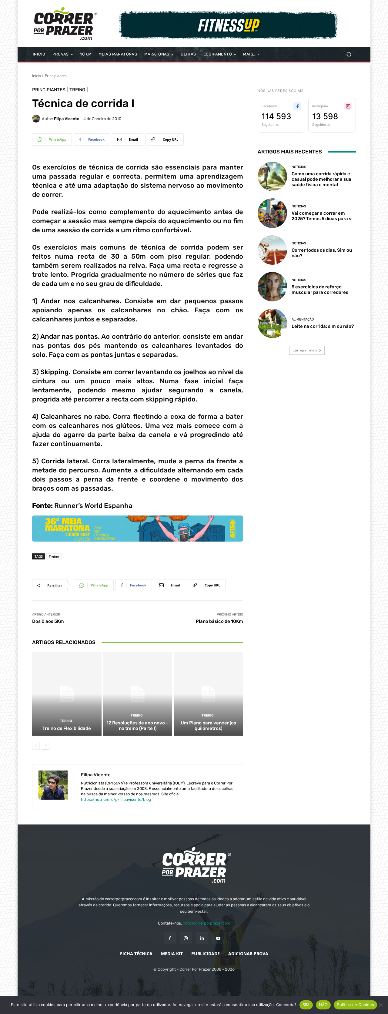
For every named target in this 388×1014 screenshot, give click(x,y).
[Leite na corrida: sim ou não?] (272, 323)
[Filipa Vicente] (37, 119)
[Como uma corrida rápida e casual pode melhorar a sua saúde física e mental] (272, 176)
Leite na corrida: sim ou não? (323, 326)
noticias (299, 167)
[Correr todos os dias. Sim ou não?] (272, 250)
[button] (349, 54)
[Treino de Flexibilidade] (67, 693)
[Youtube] (218, 938)
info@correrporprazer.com (206, 923)
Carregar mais (305, 350)
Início (36, 75)
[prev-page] (36, 746)
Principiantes (56, 75)
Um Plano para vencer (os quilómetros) (208, 725)
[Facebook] (170, 938)
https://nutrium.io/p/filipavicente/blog (116, 799)
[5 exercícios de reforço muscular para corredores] (272, 286)
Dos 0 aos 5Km (48, 621)
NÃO (323, 1004)
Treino (77, 90)
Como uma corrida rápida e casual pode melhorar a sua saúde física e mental (321, 179)
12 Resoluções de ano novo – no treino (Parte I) (137, 725)
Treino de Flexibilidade (66, 728)
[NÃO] (380, 1005)
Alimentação (303, 319)
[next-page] (45, 746)
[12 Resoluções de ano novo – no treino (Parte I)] (137, 693)
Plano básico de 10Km (219, 621)
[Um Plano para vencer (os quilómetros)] (208, 693)
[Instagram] (186, 938)
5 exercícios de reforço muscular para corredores (320, 289)
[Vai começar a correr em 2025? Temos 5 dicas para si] (272, 213)
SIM (306, 1004)
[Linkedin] (202, 938)
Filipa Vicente (66, 119)
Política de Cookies (355, 1004)
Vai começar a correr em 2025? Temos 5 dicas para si (322, 215)
